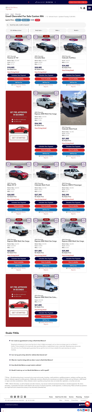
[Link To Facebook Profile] (11, 397)
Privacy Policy (74, 400)
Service (71, 397)
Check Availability (18, 79)
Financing (79, 397)
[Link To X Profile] (15, 397)
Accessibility (84, 400)
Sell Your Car (18, 82)
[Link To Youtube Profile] (86, 411)
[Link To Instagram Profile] (25, 397)
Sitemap (67, 400)
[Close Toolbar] (3, 410)
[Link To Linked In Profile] (18, 397)
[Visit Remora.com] (83, 405)
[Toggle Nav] (89, 8)
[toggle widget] (87, 404)
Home (51, 397)
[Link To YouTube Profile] (21, 397)
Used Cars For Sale (61, 397)
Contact (86, 397)
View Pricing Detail (13, 72)
